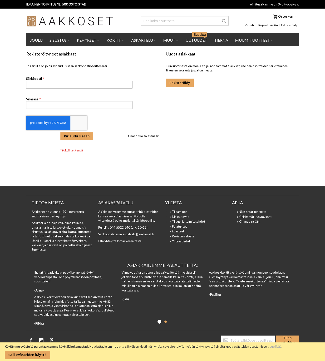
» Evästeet (177, 231)
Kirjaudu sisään (268, 25)
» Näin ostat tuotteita (251, 212)
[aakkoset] (70, 21)
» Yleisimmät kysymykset (254, 217)
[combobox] (185, 21)
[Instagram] (41, 339)
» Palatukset (178, 226)
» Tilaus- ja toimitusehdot (187, 221)
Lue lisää (275, 346)
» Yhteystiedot (180, 241)
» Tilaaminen (178, 212)
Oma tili (250, 25)
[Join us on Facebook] (31, 339)
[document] (162, 352)
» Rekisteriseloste (182, 236)
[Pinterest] (51, 339)
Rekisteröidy (289, 25)
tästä (138, 241)
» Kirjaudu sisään (248, 221)
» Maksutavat (179, 217)
